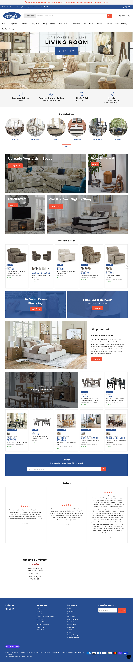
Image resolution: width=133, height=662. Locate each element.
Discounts (12, 7)
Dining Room (35, 24)
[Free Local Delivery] (20, 98)
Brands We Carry (121, 24)
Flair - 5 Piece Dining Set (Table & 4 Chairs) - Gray (40, 437)
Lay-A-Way (36, 7)
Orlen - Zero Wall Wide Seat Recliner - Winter (66, 272)
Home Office (63, 24)
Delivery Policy (40, 622)
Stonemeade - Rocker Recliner (113, 276)
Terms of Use (40, 630)
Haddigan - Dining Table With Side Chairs (116, 441)
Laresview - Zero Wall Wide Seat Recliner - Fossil (16, 272)
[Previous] (6, 266)
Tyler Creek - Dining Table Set (17, 443)
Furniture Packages (8, 29)
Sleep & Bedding (49, 24)
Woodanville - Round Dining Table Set (90, 441)
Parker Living (35, 279)
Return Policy (40, 627)
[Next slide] (128, 60)
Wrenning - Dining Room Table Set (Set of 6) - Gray (89, 400)
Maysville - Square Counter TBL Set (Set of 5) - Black (115, 400)
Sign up (122, 610)
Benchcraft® (60, 275)
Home (4, 24)
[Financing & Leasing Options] (51, 98)
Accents (100, 24)
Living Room (13, 24)
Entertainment (76, 24)
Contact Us (5, 7)
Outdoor (109, 24)
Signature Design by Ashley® (15, 275)
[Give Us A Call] (81, 98)
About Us (39, 609)
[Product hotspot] (25, 336)
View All (66, 146)
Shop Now (96, 359)
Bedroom (24, 24)
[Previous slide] (5, 60)
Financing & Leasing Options (24, 7)
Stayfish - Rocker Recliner (89, 275)
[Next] (127, 266)
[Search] (109, 16)
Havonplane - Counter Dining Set (66, 443)
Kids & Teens (88, 24)
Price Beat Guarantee (47, 7)
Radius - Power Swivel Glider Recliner (41, 276)
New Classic (35, 440)
